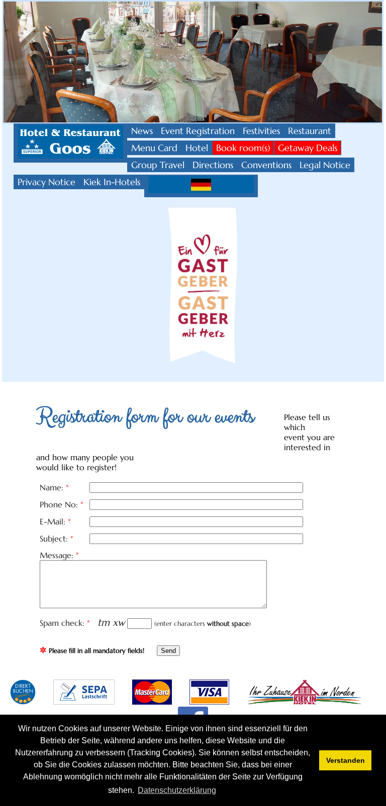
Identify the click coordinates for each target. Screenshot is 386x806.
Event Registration (198, 131)
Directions (212, 165)
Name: (54, 487)
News (142, 131)
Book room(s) (243, 148)
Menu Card (154, 148)
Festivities (261, 131)
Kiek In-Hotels (111, 182)
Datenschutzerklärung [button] (177, 790)
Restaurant (309, 131)
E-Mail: (55, 521)
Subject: (56, 538)
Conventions (266, 165)
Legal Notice (325, 165)
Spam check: (65, 623)
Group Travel (157, 165)
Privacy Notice (46, 182)
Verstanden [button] (345, 760)
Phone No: (61, 504)
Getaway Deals (307, 148)
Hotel (196, 148)
